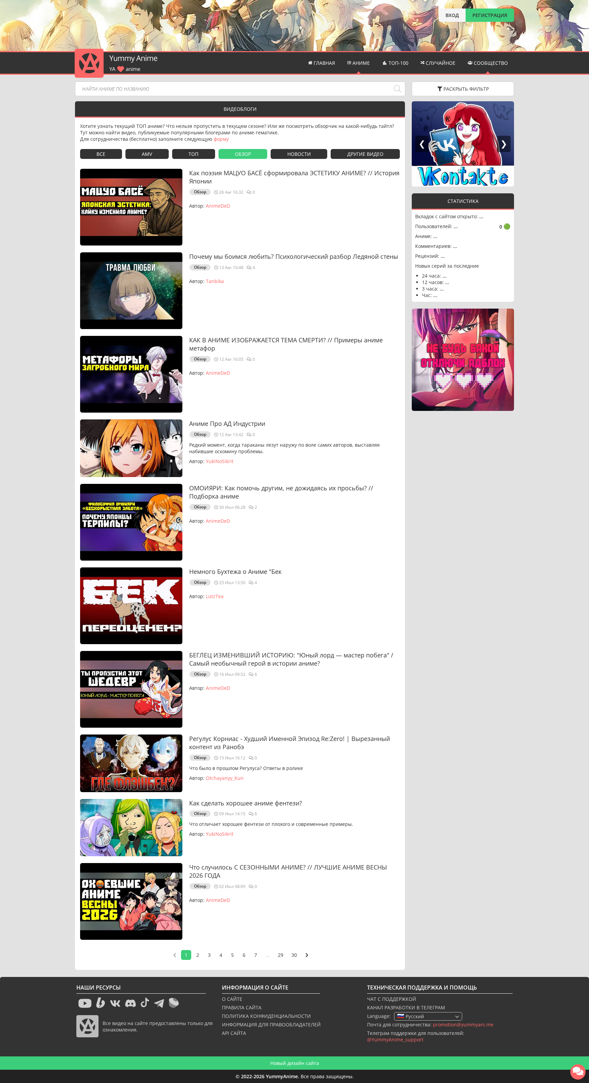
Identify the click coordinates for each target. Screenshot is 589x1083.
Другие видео (365, 154)
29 (280, 955)
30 (294, 955)
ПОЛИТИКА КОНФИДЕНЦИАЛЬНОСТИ (266, 1016)
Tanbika (215, 281)
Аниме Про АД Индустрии (227, 423)
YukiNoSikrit (219, 461)
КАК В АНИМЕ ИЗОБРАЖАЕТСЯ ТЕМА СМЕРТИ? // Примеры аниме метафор (286, 344)
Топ (193, 154)
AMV (147, 154)
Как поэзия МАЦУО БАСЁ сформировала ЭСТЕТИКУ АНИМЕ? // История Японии (294, 177)
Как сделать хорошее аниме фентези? (245, 803)
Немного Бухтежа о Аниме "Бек (235, 571)
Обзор (243, 154)
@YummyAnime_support (395, 1039)
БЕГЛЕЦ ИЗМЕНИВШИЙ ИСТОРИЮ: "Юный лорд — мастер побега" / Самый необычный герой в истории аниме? (291, 659)
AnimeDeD (218, 206)
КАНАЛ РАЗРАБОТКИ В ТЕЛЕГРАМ (406, 1007)
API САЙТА (234, 1033)
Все (100, 154)
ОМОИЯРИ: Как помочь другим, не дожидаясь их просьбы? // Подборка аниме (281, 492)
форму (221, 139)
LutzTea (215, 596)
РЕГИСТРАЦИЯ (489, 15)
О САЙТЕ (232, 999)
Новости (299, 154)
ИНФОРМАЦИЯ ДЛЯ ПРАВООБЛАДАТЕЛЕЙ (271, 1024)
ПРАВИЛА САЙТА (241, 1007)
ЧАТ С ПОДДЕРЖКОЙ (391, 999)
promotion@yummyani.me (463, 1024)
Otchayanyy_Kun (225, 778)
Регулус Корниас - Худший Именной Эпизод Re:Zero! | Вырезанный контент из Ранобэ (289, 743)
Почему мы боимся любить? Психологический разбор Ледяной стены (293, 256)
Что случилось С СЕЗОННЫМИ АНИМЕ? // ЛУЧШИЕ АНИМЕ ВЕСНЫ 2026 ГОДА (288, 871)
